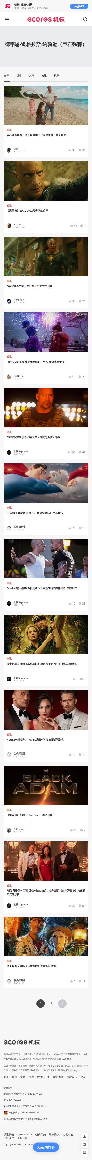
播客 (31, 1077)
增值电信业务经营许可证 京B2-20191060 (23, 1093)
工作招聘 (22, 1138)
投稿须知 (40, 1134)
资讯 (9, 130)
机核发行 (72, 1077)
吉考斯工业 (43, 1077)
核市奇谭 (58, 1077)
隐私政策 (68, 1134)
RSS (82, 1077)
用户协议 (54, 1134)
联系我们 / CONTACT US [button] (18, 1134)
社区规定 (9, 1138)
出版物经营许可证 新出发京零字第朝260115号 (25, 1119)
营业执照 (8, 1087)
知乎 (6, 1077)
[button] (62, 1003)
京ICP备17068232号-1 (14, 1099)
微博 (14, 1077)
